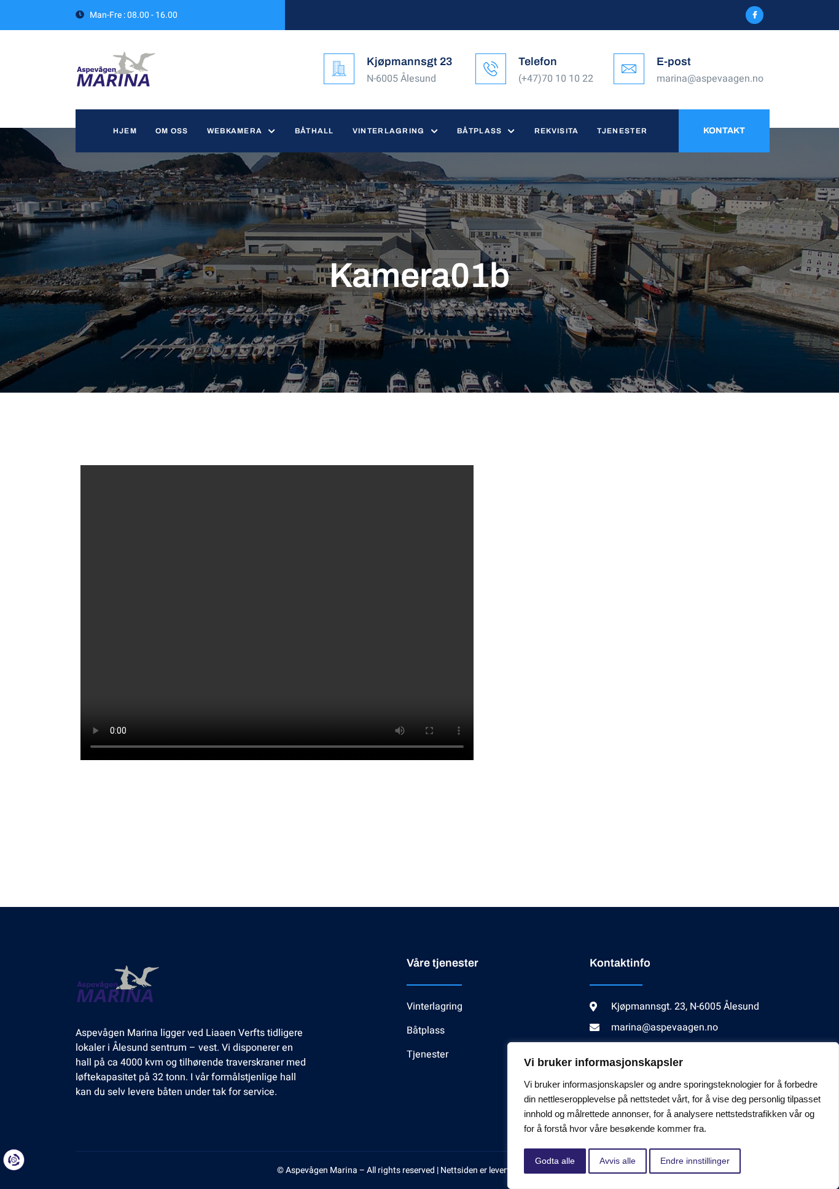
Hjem (125, 131)
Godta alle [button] (555, 1161)
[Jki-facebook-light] (754, 15)
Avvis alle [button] (617, 1161)
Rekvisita (556, 131)
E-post (674, 61)
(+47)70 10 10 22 (555, 78)
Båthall (314, 131)
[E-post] (629, 68)
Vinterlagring (389, 131)
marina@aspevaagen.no (710, 78)
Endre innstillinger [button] (695, 1161)
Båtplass (479, 131)
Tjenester (622, 131)
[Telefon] (490, 68)
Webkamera (235, 131)
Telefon (537, 61)
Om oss (172, 131)
